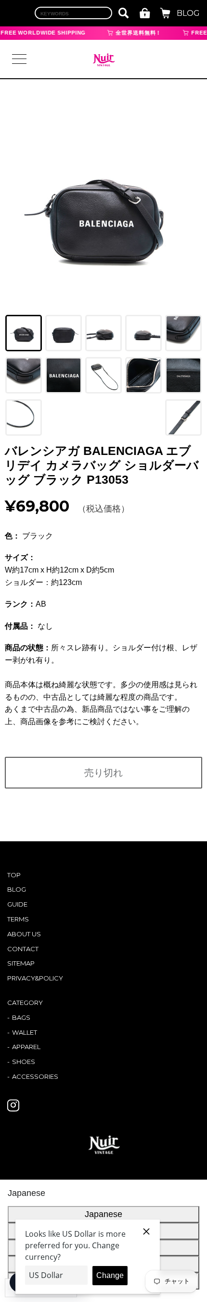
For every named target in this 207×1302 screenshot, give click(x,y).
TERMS (18, 919)
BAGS (21, 1017)
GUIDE (17, 904)
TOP (14, 875)
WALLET (24, 1032)
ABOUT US (24, 934)
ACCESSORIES (35, 1076)
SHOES (23, 1061)
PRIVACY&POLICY (35, 978)
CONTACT (23, 949)
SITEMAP (21, 963)
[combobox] (73, 13)
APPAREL (26, 1047)
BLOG (188, 13)
